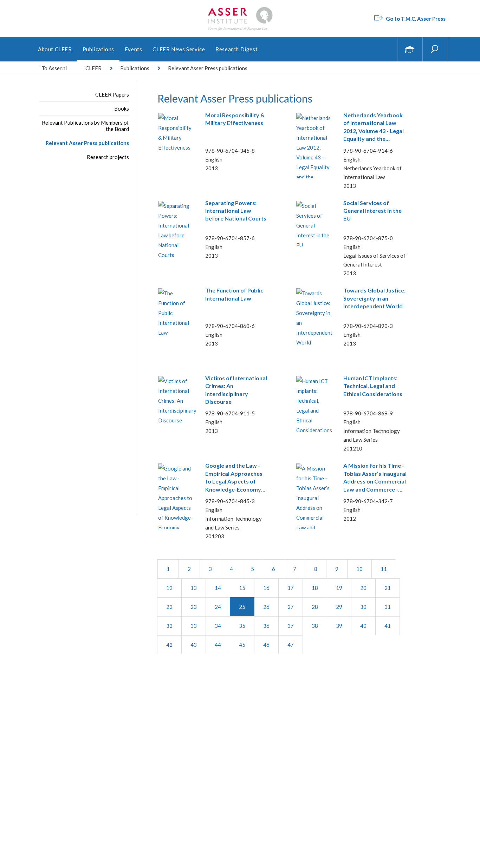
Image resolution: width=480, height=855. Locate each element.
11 (384, 569)
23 (193, 607)
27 (290, 607)
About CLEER (55, 49)
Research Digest (236, 49)
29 (339, 607)
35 (242, 626)
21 (387, 588)
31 (387, 607)
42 (169, 645)
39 (339, 626)
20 (363, 588)
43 (193, 645)
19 (339, 588)
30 (363, 607)
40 (363, 626)
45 (242, 645)
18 (315, 588)
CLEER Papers (112, 94)
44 (218, 645)
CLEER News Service (179, 49)
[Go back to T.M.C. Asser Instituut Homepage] (240, 9)
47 (290, 645)
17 (290, 588)
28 (315, 607)
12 (169, 588)
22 (169, 607)
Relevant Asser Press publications (87, 143)
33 (193, 626)
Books (121, 108)
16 (266, 588)
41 (387, 626)
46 (266, 645)
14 (218, 588)
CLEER (93, 68)
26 (266, 607)
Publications (98, 49)
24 (218, 607)
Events (133, 49)
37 (290, 626)
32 (169, 626)
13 (193, 588)
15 (242, 588)
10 (359, 569)
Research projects (108, 157)
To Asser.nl (54, 68)
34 (218, 626)
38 (315, 626)
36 (266, 626)
